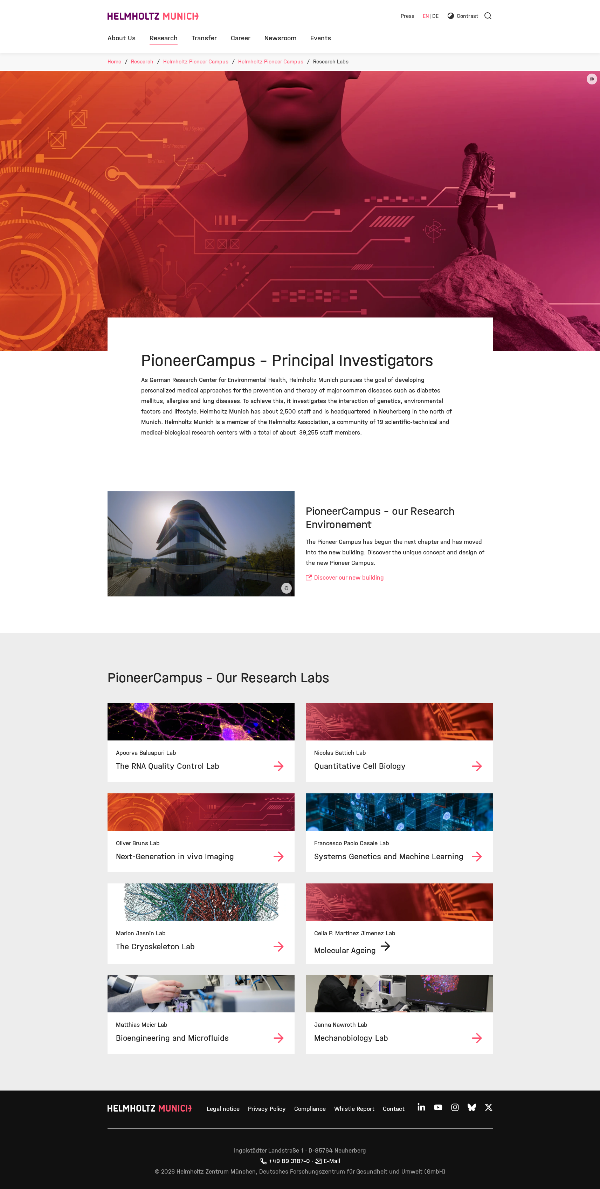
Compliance (310, 1109)
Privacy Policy (267, 1109)
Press (407, 16)
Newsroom (280, 38)
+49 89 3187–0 (289, 1161)
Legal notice (223, 1109)
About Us (122, 38)
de (435, 16)
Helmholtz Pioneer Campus (195, 61)
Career (240, 38)
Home (114, 61)
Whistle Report (354, 1109)
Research (164, 38)
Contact (394, 1109)
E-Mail (332, 1161)
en (426, 16)
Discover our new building (349, 577)
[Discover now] (201, 721)
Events (320, 38)
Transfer (204, 38)
